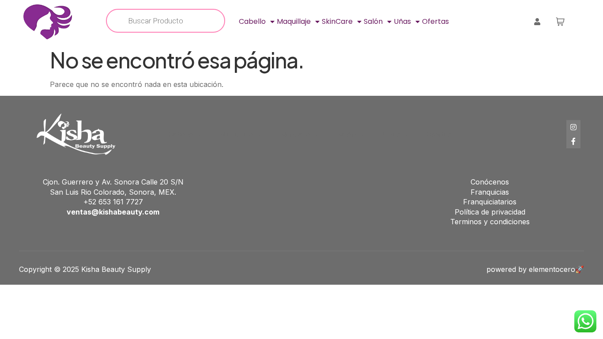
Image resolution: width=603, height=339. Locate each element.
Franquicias (490, 192)
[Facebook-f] (573, 141)
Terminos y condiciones (490, 221)
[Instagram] (573, 127)
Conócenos (490, 181)
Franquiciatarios (489, 201)
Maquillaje (294, 21)
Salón (373, 21)
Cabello (252, 21)
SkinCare (337, 21)
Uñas (402, 21)
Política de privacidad (490, 211)
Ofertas (435, 21)
